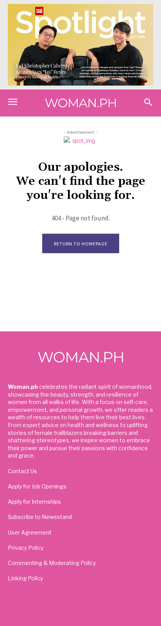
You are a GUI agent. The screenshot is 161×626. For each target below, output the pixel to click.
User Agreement (30, 532)
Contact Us (22, 471)
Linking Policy (25, 578)
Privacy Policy (25, 547)
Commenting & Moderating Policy (52, 563)
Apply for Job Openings (37, 486)
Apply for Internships (34, 501)
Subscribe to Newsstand (40, 516)
